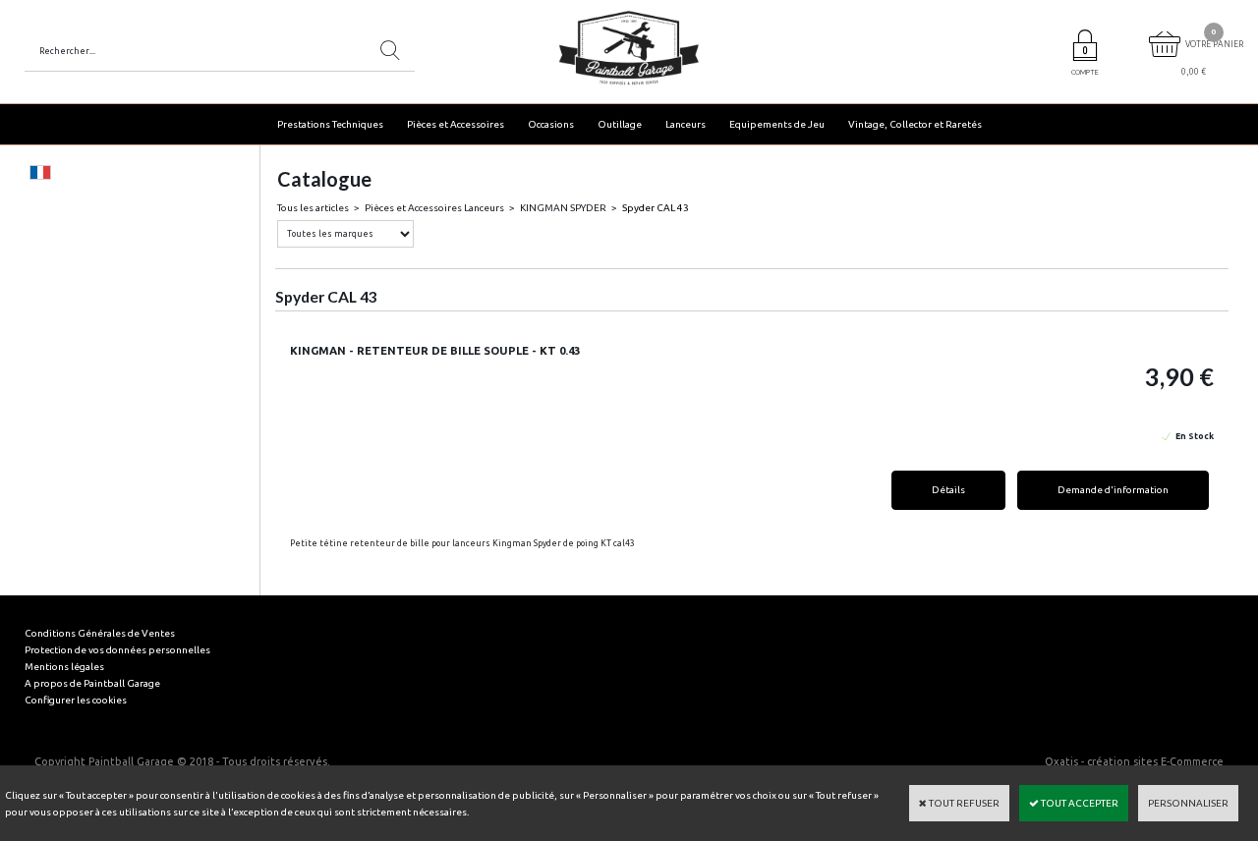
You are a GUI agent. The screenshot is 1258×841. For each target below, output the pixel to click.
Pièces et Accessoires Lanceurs (434, 207)
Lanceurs (685, 124)
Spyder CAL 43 (655, 207)
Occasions (551, 124)
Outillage (620, 124)
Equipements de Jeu (777, 124)
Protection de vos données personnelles (117, 650)
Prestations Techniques (330, 124)
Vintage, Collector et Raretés (915, 124)
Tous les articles (313, 207)
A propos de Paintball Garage (92, 683)
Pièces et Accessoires (455, 124)
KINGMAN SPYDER (563, 207)
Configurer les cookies (76, 700)
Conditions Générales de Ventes (100, 633)
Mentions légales (64, 666)
